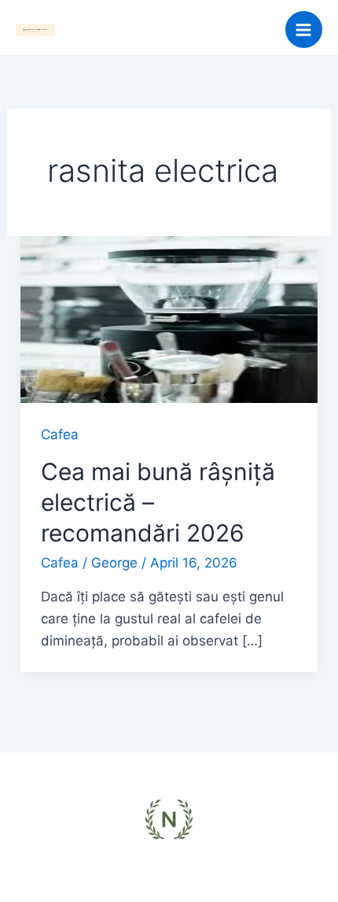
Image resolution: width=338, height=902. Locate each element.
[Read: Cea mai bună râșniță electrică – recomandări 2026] (169, 319)
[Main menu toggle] (304, 30)
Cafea (60, 434)
